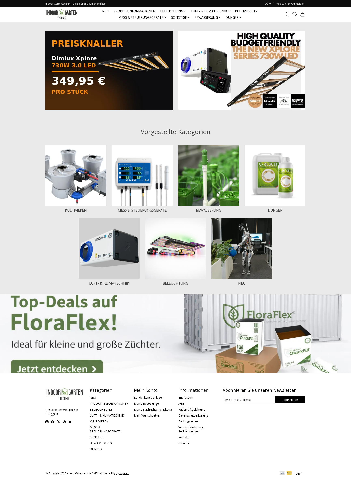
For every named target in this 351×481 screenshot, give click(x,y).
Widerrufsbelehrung (191, 409)
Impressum (186, 397)
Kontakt (183, 437)
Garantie (184, 443)
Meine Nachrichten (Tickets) (153, 409)
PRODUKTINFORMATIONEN (134, 11)
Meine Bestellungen (147, 403)
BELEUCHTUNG (175, 283)
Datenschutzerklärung (193, 415)
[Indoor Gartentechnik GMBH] (62, 14)
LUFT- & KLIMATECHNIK (109, 283)
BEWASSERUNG (208, 210)
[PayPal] (289, 473)
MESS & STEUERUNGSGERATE (142, 210)
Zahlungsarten (188, 421)
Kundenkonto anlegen (149, 397)
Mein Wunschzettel (147, 415)
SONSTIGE (97, 437)
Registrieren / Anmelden (290, 3)
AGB (181, 403)
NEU (105, 11)
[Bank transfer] (282, 473)
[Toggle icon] (287, 14)
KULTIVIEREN (76, 210)
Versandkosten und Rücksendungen (191, 429)
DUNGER (275, 210)
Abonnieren (290, 400)
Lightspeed (122, 473)
